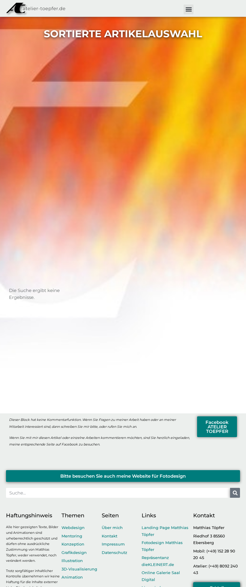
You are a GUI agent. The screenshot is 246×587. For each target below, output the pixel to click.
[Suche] (235, 493)
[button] (189, 9)
